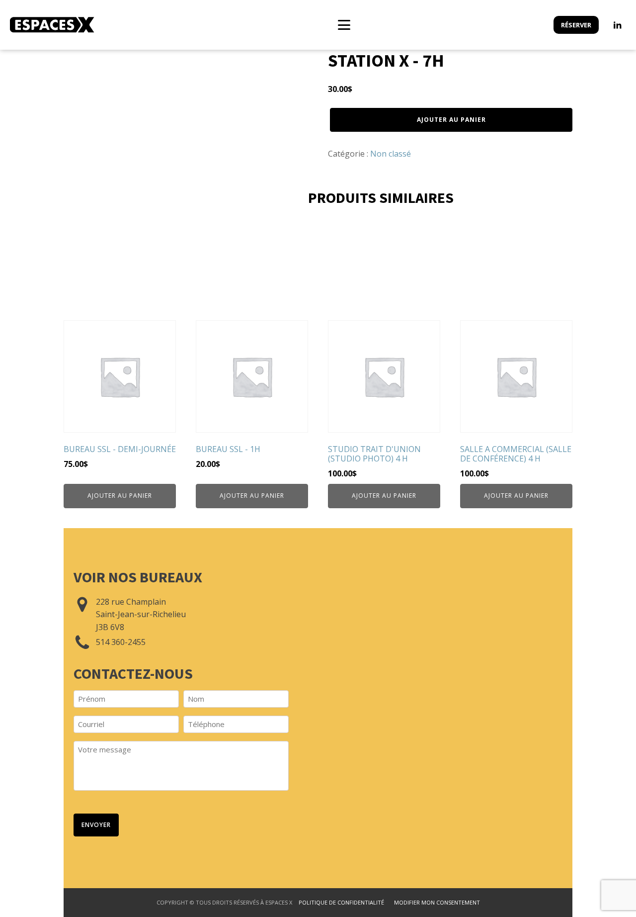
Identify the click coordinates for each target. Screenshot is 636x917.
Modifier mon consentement (437, 902)
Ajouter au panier (451, 119)
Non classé (390, 153)
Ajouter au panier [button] (119, 495)
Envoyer (96, 825)
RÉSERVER (576, 24)
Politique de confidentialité (341, 902)
